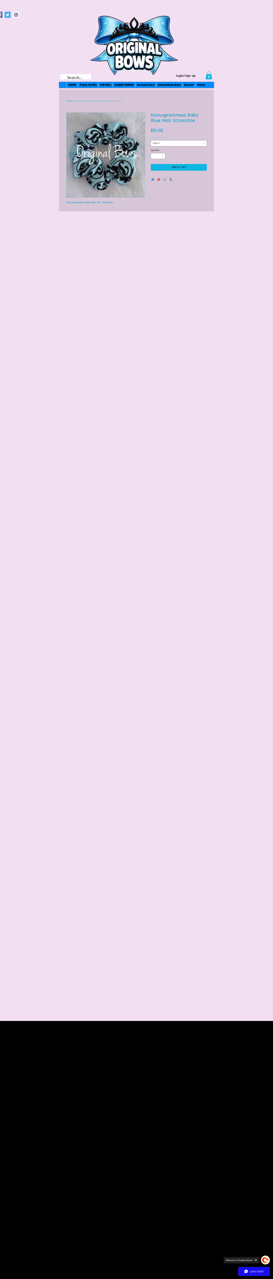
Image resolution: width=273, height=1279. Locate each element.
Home (69, 101)
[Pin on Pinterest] (159, 179)
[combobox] (179, 143)
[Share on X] (171, 179)
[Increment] (163, 156)
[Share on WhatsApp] (165, 179)
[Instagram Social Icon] (16, 15)
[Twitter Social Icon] (8, 15)
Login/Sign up (185, 75)
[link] (209, 75)
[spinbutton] (158, 156)
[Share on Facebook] (153, 179)
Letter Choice (158, 138)
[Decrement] (153, 156)
